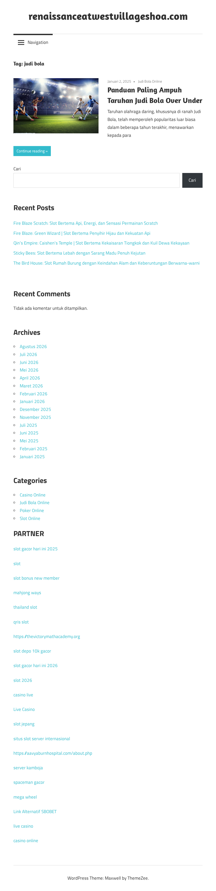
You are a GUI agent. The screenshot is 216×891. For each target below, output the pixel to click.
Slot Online (30, 518)
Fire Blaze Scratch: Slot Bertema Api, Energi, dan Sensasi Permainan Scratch (85, 223)
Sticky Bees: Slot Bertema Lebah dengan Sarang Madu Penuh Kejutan (79, 253)
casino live (23, 694)
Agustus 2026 (33, 346)
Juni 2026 (29, 362)
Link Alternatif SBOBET (35, 811)
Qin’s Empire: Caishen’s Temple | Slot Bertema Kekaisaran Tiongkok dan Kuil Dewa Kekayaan (101, 243)
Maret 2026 (31, 385)
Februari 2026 (33, 393)
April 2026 (30, 377)
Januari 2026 (32, 401)
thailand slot (25, 607)
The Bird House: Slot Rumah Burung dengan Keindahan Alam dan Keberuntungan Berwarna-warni (106, 263)
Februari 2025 (33, 448)
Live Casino (24, 709)
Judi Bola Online (150, 81)
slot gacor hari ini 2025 (35, 548)
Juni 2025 (29, 432)
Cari (17, 168)
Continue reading (31, 151)
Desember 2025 (35, 409)
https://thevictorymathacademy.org (46, 636)
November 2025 (35, 417)
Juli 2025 (28, 425)
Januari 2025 (32, 456)
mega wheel (25, 797)
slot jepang (24, 723)
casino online (25, 840)
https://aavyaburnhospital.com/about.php (52, 753)
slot (17, 563)
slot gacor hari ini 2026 (35, 665)
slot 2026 (22, 680)
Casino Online (33, 494)
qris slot (21, 621)
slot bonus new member (36, 578)
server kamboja (28, 767)
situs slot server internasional (41, 738)
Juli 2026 (28, 354)
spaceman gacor (29, 782)
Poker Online (32, 510)
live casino (23, 826)
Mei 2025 (29, 440)
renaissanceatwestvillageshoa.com (108, 15)
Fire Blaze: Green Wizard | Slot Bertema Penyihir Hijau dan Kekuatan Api (81, 233)
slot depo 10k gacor (32, 651)
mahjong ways (27, 592)
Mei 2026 (29, 370)
